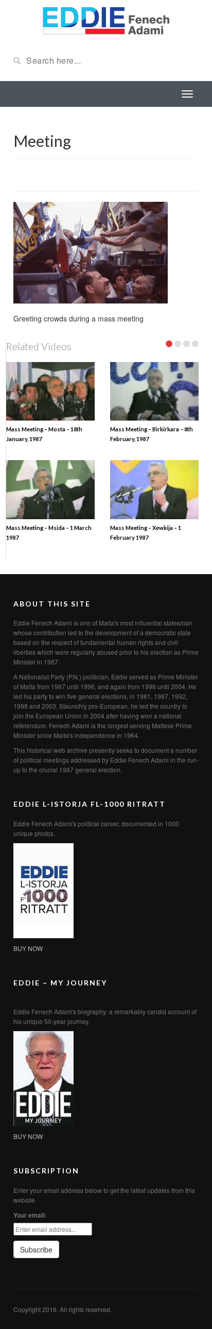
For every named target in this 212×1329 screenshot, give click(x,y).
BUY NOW (28, 948)
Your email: (29, 1215)
